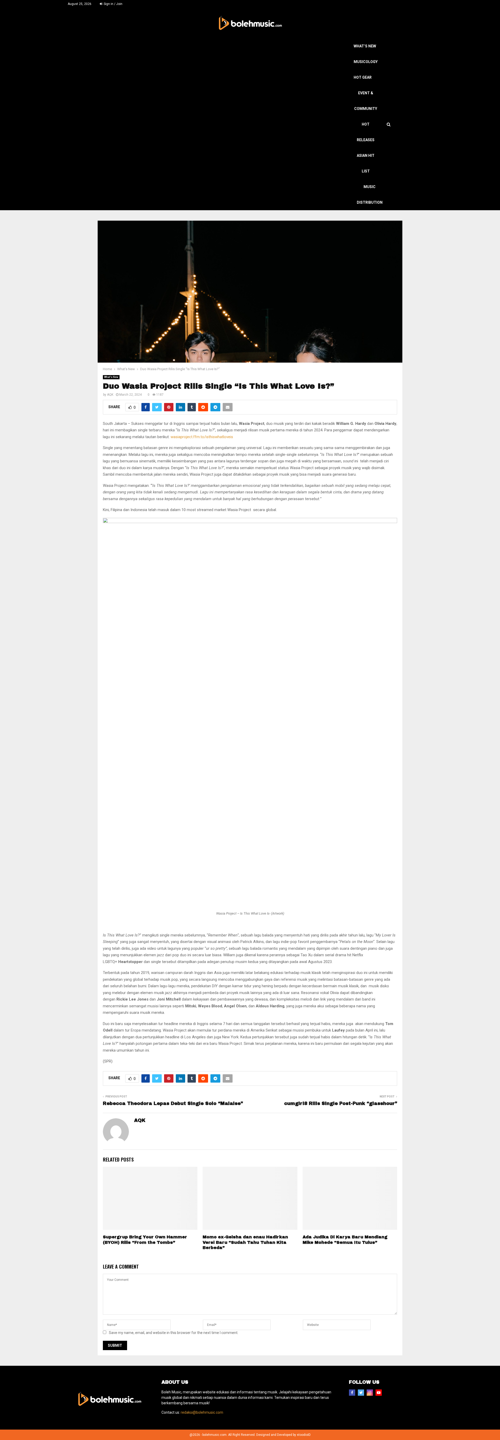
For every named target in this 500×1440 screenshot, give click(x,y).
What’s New (365, 46)
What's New (111, 377)
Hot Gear (363, 77)
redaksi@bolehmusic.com (202, 1412)
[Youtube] (379, 1392)
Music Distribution (370, 194)
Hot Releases (365, 132)
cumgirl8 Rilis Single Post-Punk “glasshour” (340, 1103)
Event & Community (365, 101)
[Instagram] (370, 1392)
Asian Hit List (365, 163)
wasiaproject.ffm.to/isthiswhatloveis (202, 437)
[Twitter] (361, 1392)
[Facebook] (352, 1392)
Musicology (366, 62)
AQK (110, 394)
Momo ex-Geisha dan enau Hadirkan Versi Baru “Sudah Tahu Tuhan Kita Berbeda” (245, 1242)
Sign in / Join (112, 4)
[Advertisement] (231, 77)
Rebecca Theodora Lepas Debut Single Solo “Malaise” (173, 1103)
